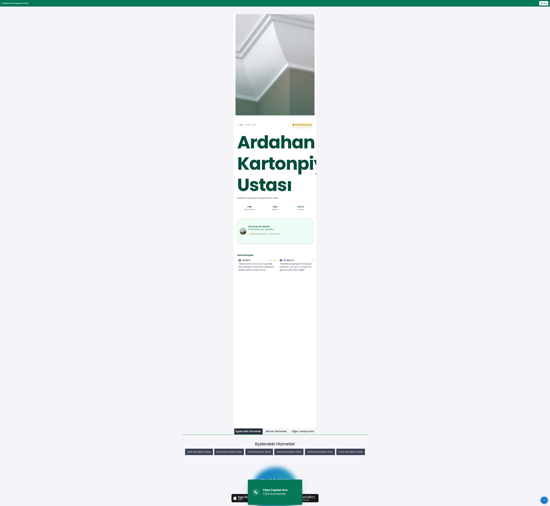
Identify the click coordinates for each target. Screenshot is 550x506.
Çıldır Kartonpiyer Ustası (199, 451)
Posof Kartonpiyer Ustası (351, 451)
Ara (545, 3)
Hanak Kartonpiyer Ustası (289, 451)
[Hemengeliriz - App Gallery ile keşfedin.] (305, 498)
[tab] (248, 431)
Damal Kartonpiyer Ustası (229, 451)
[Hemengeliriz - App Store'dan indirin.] (245, 498)
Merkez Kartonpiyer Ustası (320, 451)
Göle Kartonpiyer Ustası (259, 451)
